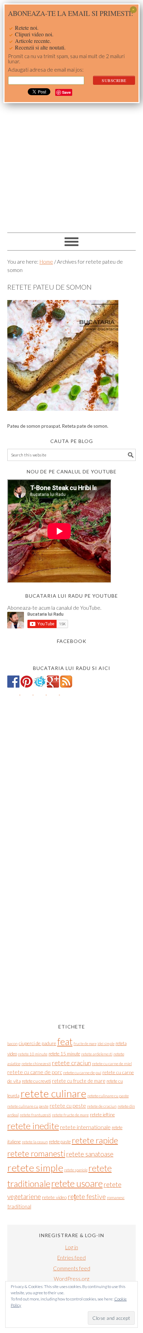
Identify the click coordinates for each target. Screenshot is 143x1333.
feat (65, 1041)
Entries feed (71, 1257)
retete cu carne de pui (82, 1072)
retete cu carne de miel (112, 1063)
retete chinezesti (36, 1063)
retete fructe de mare (70, 1115)
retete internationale (85, 1127)
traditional (19, 1206)
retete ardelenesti (96, 1054)
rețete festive (87, 1196)
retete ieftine (102, 1114)
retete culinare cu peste (28, 1106)
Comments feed (71, 1268)
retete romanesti (36, 1153)
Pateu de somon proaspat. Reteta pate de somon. (57, 426)
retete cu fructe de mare (79, 1081)
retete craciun (71, 1063)
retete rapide (95, 1140)
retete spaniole (75, 1170)
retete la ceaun (35, 1141)
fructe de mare (85, 1043)
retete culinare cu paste (108, 1095)
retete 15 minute (64, 1054)
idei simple (106, 1043)
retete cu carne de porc (34, 1072)
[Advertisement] (71, 154)
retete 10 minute (33, 1054)
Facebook (71, 641)
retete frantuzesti (35, 1114)
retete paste (60, 1141)
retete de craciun (102, 1106)
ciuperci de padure (37, 1043)
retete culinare (53, 1093)
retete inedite (33, 1126)
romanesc (116, 1197)
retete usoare (77, 1183)
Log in (71, 1247)
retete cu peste (68, 1106)
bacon (12, 1043)
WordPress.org (71, 1279)
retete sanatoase (89, 1154)
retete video (54, 1197)
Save (66, 92)
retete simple (35, 1167)
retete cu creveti (36, 1081)
